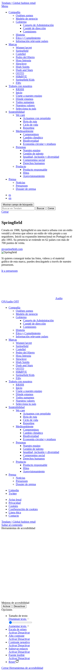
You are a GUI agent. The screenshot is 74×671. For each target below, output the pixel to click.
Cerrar (5, 211)
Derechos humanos (34, 163)
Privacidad (15, 502)
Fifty (18, 82)
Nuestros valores (25, 105)
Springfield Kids (25, 79)
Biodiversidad (31, 140)
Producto (21, 166)
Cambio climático (33, 137)
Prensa (12, 179)
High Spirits (22, 66)
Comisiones (29, 31)
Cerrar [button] (51, 208)
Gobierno (21, 21)
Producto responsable (35, 169)
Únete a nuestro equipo (29, 95)
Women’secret (24, 47)
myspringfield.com (12, 249)
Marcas (13, 44)
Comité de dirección (34, 28)
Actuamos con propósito (37, 118)
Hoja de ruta (30, 121)
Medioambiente (24, 131)
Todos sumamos (25, 102)
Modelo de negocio (27, 18)
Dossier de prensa (26, 188)
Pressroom (22, 185)
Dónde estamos (24, 98)
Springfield (22, 50)
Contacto (14, 515)
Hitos (26, 172)
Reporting (28, 127)
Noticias (20, 182)
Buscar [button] (40, 208)
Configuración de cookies (23, 509)
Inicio (19, 92)
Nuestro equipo (31, 150)
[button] (37, 6)
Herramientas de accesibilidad (18, 528)
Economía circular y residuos (39, 143)
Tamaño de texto (18, 615)
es (10, 194)
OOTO (20, 73)
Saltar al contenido (11, 524)
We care (20, 115)
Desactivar (19, 606)
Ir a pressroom (9, 270)
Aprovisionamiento (34, 176)
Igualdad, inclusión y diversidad (41, 156)
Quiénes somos (24, 15)
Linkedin (14, 490)
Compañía (14, 12)
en (10, 198)
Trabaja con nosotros (20, 86)
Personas (21, 147)
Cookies (13, 506)
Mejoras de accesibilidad (15, 602)
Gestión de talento (33, 153)
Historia (20, 34)
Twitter (13, 493)
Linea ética (15, 512)
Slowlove (21, 63)
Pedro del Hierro (25, 57)
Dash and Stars (24, 70)
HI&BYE (21, 76)
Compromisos (31, 134)
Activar (6, 606)
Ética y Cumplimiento (28, 37)
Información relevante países (32, 41)
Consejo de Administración (38, 25)
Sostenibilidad (17, 111)
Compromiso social (34, 160)
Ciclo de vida (30, 124)
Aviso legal (15, 499)
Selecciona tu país (26, 108)
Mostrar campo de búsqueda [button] (18, 204)
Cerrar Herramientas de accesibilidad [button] (22, 667)
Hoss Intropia (23, 60)
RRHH (20, 89)
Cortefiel (21, 54)
